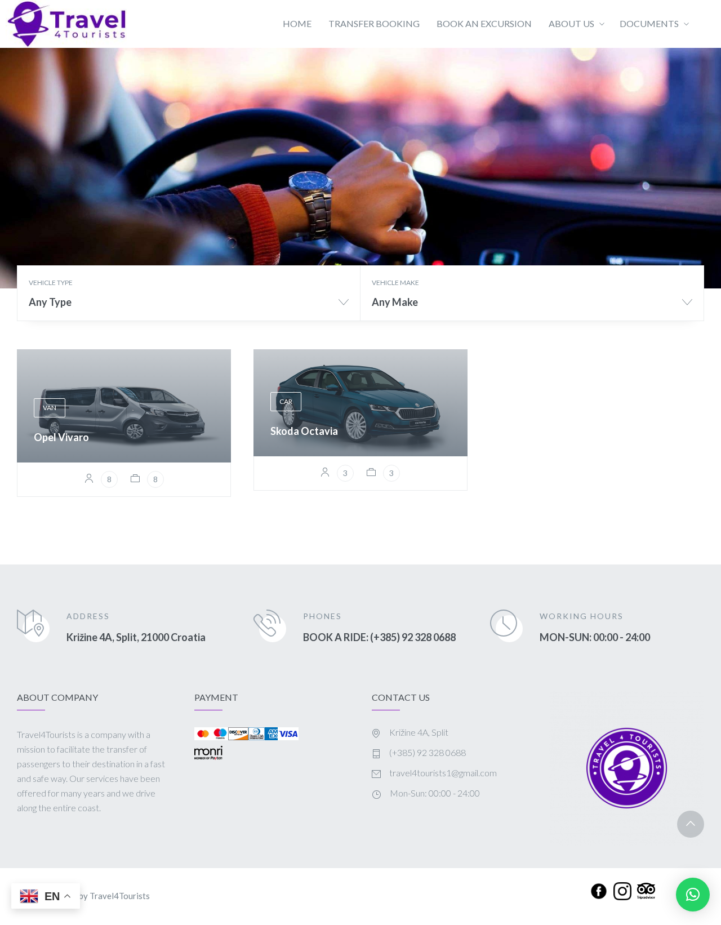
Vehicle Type (51, 282)
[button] (693, 894)
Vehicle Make (395, 282)
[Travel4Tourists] (66, 24)
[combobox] (188, 306)
